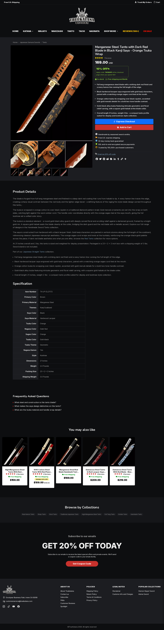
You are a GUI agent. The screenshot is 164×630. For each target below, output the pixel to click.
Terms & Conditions (94, 597)
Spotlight (63, 606)
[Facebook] (18, 606)
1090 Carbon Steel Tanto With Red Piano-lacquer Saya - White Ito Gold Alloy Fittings (41, 471)
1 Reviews (107, 58)
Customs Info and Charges (122, 594)
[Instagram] (4, 606)
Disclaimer (116, 591)
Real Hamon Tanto (28, 514)
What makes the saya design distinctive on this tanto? (38, 406)
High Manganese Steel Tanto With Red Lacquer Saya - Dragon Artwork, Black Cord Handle (15, 471)
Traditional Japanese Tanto (69, 514)
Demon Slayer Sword (146, 591)
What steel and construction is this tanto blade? (35, 402)
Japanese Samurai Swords (30, 42)
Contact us (64, 594)
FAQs (62, 600)
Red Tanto (88, 238)
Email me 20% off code (107, 154)
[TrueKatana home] (82, 17)
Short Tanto (53, 514)
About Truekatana (67, 591)
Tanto (44, 42)
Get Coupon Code (82, 564)
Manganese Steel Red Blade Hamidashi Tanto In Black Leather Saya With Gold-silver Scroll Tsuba (68, 471)
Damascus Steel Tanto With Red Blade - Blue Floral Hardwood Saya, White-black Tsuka (122, 471)
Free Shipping (15, 477)
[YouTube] (13, 606)
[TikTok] (9, 606)
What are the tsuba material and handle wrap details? (38, 410)
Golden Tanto (122, 514)
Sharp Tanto (42, 514)
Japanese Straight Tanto (34, 252)
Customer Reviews (67, 603)
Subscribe (64, 597)
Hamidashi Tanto (136, 514)
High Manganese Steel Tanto (91, 514)
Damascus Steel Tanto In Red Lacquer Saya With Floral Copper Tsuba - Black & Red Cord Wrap (95, 471)
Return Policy (91, 594)
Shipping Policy (92, 591)
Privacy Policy (91, 600)
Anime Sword (143, 594)
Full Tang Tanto (110, 514)
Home (15, 42)
